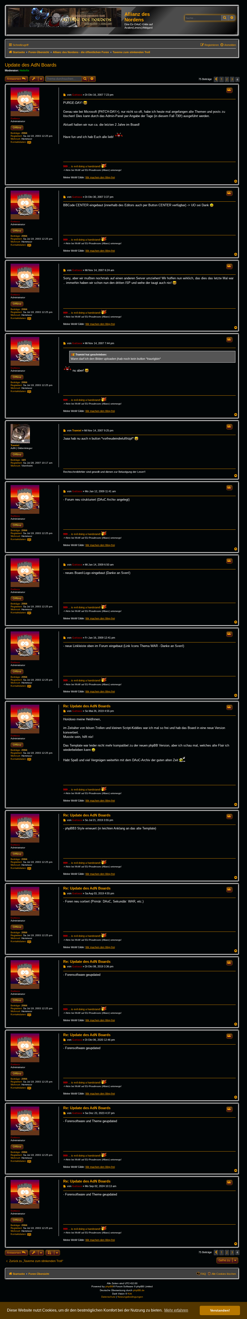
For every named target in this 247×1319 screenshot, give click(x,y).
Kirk (130, 1293)
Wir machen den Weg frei (100, 177)
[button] (216, 79)
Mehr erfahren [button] (176, 1310)
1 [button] (221, 79)
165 (23, 460)
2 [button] (227, 79)
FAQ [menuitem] (203, 1273)
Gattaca (15, 118)
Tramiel (15, 445)
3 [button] (232, 79)
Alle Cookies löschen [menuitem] (224, 1273)
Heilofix (24, 70)
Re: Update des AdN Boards (86, 706)
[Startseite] (66, 18)
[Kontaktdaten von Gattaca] (29, 142)
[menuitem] (228, 45)
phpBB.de (138, 1290)
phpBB (109, 1286)
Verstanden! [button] (220, 1310)
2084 (24, 133)
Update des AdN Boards (30, 65)
